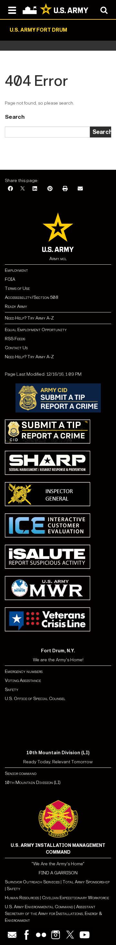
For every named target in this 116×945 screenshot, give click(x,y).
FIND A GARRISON (58, 873)
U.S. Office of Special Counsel (35, 698)
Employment (16, 270)
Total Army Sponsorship (86, 882)
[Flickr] (41, 935)
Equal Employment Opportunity (36, 329)
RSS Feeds (15, 338)
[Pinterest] (49, 189)
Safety (11, 689)
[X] (22, 189)
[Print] (65, 189)
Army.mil (58, 258)
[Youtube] (84, 935)
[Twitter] (70, 935)
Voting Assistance (23, 680)
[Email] (80, 189)
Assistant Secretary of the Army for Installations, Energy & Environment (53, 913)
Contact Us (16, 348)
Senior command (20, 773)
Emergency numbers (24, 671)
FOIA (10, 279)
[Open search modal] (104, 10)
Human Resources (22, 897)
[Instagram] (55, 935)
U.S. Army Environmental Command (39, 906)
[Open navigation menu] (12, 10)
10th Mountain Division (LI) (33, 782)
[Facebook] (10, 189)
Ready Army (16, 306)
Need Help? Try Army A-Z (29, 318)
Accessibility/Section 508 (31, 297)
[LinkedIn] (34, 189)
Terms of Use (17, 288)
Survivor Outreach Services (32, 882)
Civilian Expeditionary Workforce (75, 897)
